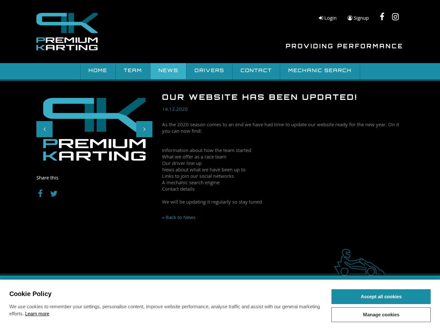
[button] (44, 129)
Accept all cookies (381, 296)
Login (330, 17)
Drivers (209, 71)
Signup (360, 17)
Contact (256, 71)
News (168, 71)
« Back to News (179, 217)
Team (133, 71)
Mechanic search (320, 71)
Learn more (37, 313)
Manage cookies (381, 314)
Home (98, 71)
